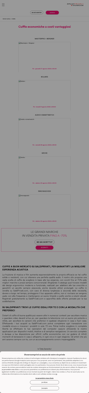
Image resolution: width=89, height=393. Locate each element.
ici (56, 374)
